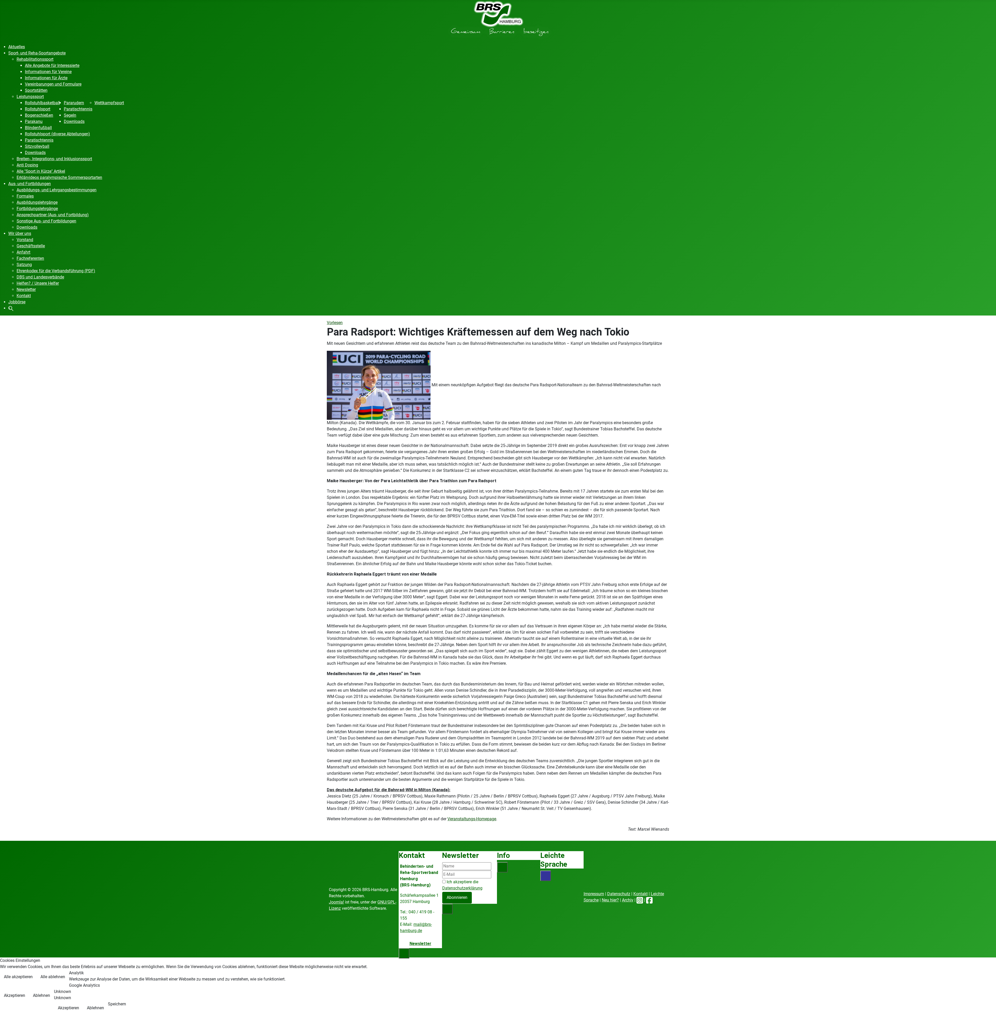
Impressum (594, 893)
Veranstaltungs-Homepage (471, 818)
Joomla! (336, 902)
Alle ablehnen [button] (52, 976)
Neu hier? (610, 900)
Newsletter (420, 943)
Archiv (627, 900)
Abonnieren (457, 897)
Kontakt (640, 893)
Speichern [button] (117, 1004)
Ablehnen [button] (41, 995)
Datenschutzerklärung (462, 888)
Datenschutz (618, 893)
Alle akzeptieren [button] (18, 976)
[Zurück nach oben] (987, 1005)
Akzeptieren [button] (14, 995)
